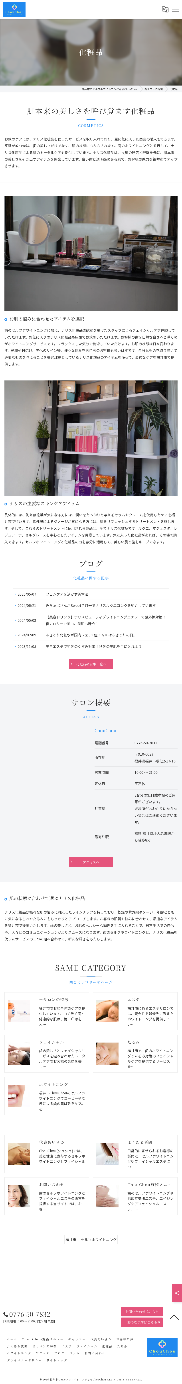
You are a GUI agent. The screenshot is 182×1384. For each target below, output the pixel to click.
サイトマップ (56, 1360)
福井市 (70, 1239)
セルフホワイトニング (99, 1239)
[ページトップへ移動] (174, 1316)
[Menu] (175, 9)
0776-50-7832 (146, 742)
